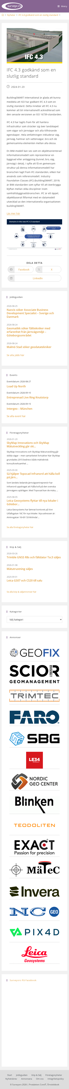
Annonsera (26, 1078)
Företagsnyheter (53, 1075)
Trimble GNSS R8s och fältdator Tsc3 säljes (34, 557)
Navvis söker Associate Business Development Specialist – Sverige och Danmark (30, 313)
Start (9, 1075)
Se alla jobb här (15, 355)
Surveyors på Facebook (23, 980)
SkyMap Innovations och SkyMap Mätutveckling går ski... (28, 444)
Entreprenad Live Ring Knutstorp (27, 397)
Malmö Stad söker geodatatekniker (29, 347)
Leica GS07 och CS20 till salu (24, 580)
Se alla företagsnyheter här (20, 527)
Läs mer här (13, 213)
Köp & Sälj (36, 1075)
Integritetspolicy (56, 1078)
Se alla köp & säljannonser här (21, 591)
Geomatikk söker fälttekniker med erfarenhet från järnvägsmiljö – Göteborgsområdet (28, 331)
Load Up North (16, 386)
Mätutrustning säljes (20, 569)
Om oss (40, 1078)
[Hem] (3, 14)
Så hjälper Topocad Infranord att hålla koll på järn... (33, 475)
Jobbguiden (21, 1075)
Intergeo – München (19, 409)
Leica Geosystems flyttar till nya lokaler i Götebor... (32, 502)
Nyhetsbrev (11, 1078)
